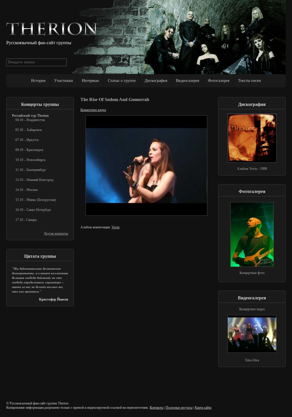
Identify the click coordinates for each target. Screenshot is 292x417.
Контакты (156, 408)
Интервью (90, 80)
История (38, 80)
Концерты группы (40, 104)
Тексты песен (249, 80)
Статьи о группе (122, 80)
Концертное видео (93, 110)
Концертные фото (252, 273)
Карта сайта (203, 408)
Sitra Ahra (252, 360)
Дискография (156, 80)
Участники (63, 80)
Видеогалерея (187, 80)
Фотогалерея (218, 80)
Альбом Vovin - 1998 (252, 169)
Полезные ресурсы (179, 408)
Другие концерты (56, 233)
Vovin (115, 227)
